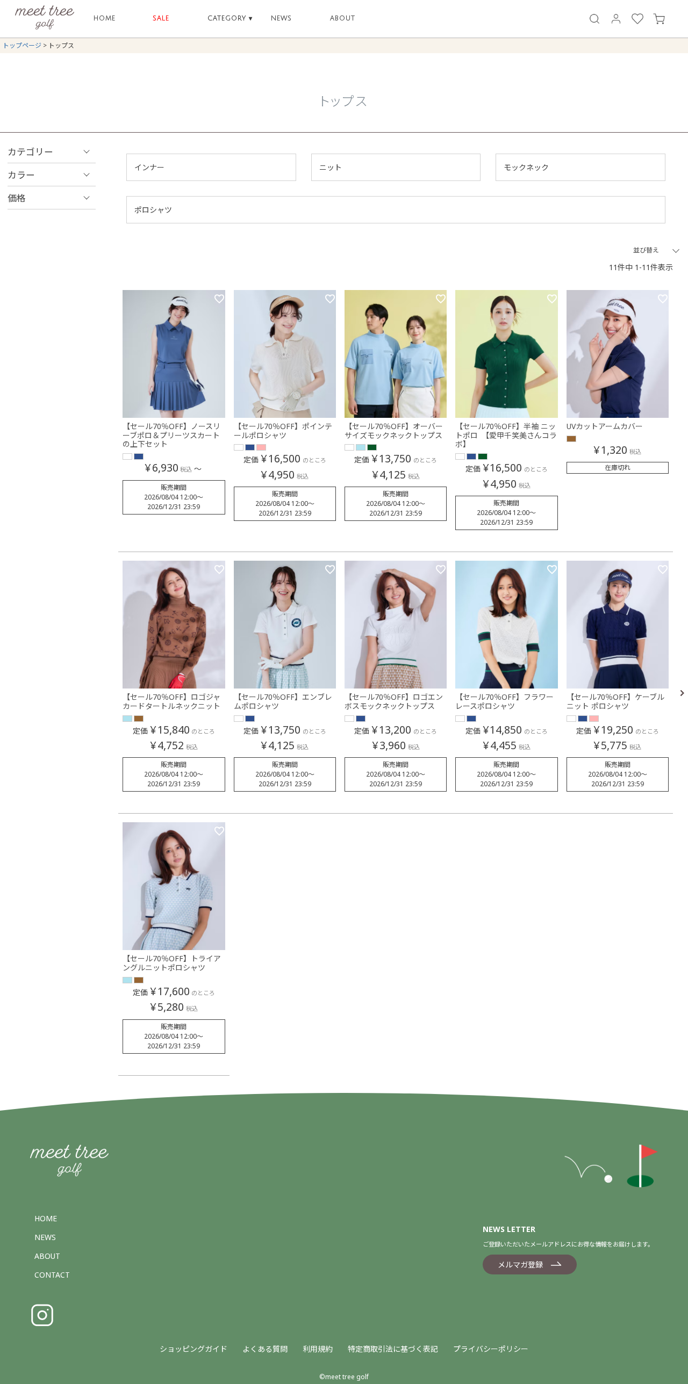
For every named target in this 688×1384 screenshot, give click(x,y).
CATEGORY (230, 18)
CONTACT (52, 1275)
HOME (105, 18)
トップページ (22, 45)
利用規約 (318, 1349)
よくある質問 (265, 1349)
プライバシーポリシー (490, 1349)
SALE (161, 18)
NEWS (281, 18)
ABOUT (342, 18)
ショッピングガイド (193, 1349)
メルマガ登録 (520, 1264)
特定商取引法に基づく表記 (393, 1349)
